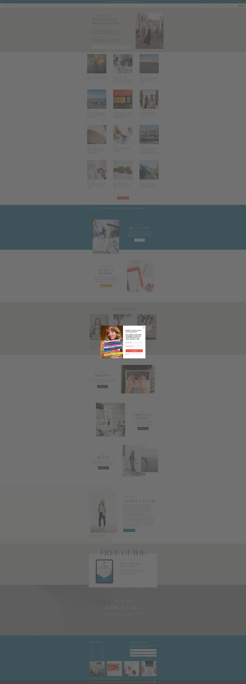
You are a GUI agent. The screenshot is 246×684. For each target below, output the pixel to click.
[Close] (143, 327)
